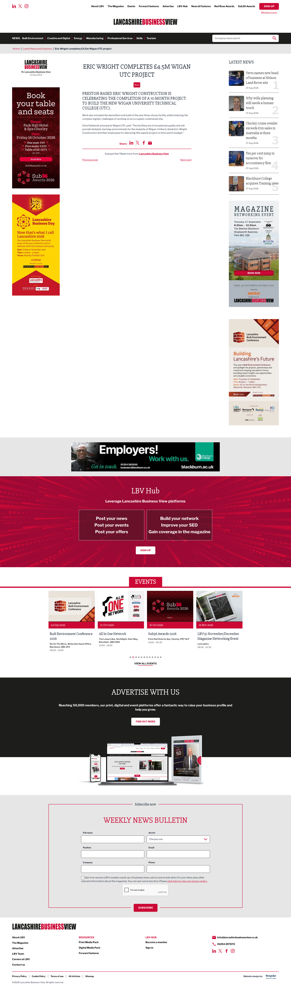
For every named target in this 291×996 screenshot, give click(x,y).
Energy (78, 38)
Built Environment (32, 38)
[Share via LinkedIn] (131, 143)
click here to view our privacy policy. (187, 881)
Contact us (18, 964)
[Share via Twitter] (137, 143)
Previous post (90, 159)
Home (16, 48)
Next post (185, 159)
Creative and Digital (58, 38)
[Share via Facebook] (144, 143)
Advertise (168, 6)
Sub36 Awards (246, 6)
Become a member (156, 942)
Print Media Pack (89, 942)
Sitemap (89, 976)
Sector (152, 832)
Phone (152, 862)
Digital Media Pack (89, 947)
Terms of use (57, 976)
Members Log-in (269, 12)
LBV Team (18, 953)
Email (151, 847)
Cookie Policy (38, 976)
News (136, 84)
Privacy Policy (19, 976)
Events (131, 6)
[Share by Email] (150, 143)
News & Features (201, 6)
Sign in (149, 947)
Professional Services (119, 38)
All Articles (74, 976)
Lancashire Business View (154, 153)
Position (87, 847)
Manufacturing (95, 38)
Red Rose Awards (224, 6)
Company (88, 862)
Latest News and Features (37, 48)
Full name (88, 832)
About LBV (97, 6)
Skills (139, 38)
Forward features (149, 6)
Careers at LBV (21, 959)
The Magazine (116, 6)
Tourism (151, 38)
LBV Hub (182, 6)
